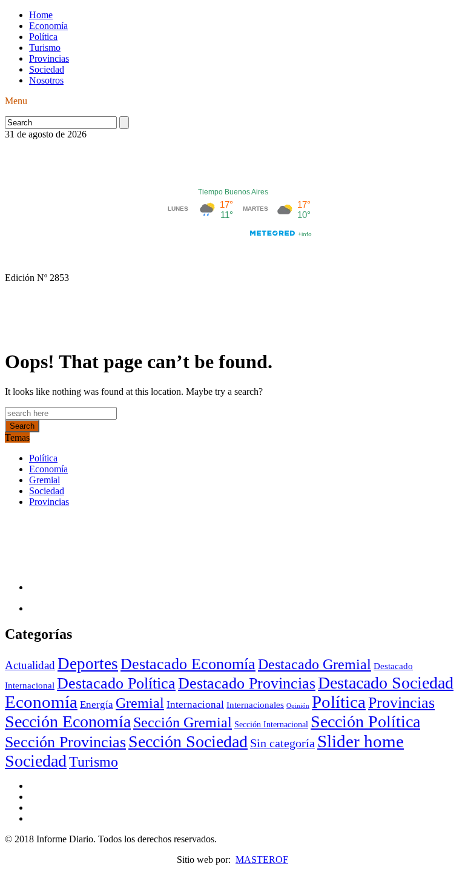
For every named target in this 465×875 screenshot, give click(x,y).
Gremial (44, 480)
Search (22, 426)
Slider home (360, 741)
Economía (48, 26)
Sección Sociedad (188, 741)
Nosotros (46, 80)
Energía (96, 704)
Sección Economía (68, 721)
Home (41, 15)
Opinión (297, 705)
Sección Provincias (65, 742)
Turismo (45, 47)
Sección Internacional (271, 724)
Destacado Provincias (246, 683)
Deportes (88, 664)
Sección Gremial (182, 722)
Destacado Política (116, 683)
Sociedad (46, 69)
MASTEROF (262, 859)
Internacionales (255, 704)
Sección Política (365, 721)
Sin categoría (282, 743)
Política (43, 36)
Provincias (49, 58)
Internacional (195, 704)
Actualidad (30, 665)
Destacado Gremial (314, 664)
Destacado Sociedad (385, 682)
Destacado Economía (188, 664)
